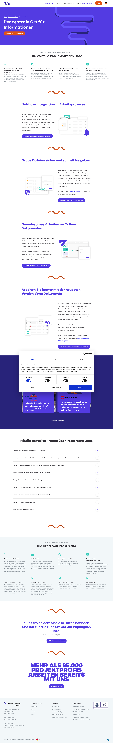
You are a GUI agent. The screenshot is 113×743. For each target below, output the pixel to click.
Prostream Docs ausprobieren (14, 33)
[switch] (47, 380)
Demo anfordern (87, 3)
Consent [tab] (31, 359)
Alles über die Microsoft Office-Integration (36, 265)
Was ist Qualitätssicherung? (80, 717)
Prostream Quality (57, 712)
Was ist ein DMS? (77, 712)
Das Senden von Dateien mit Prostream (71, 200)
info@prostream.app (10, 719)
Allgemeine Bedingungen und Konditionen (22, 739)
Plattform (48, 3)
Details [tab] (57, 359)
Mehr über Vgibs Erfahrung (56, 641)
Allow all (80, 387)
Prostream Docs (13, 17)
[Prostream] (7, 3)
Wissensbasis (68, 3)
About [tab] (81, 359)
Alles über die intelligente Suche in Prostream (37, 136)
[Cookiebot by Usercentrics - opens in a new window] (84, 354)
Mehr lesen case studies (57, 420)
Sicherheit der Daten (57, 714)
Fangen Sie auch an (56, 686)
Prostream (34, 706)
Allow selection (56, 387)
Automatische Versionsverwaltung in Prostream (74, 347)
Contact (33, 712)
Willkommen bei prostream (59, 717)
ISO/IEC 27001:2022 (75, 191)
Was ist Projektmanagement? (81, 720)
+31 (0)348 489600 (9, 717)
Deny (32, 387)
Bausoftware (55, 706)
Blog (32, 709)
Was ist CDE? (76, 714)
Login (98, 3)
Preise (58, 3)
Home (5, 17)
